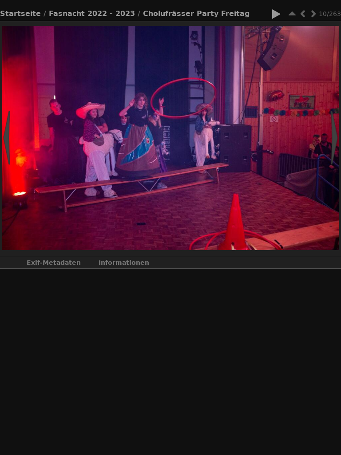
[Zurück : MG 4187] (302, 13)
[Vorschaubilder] (292, 13)
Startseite (20, 13)
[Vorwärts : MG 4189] (313, 13)
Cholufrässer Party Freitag (196, 13)
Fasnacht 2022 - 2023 (92, 13)
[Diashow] (276, 15)
